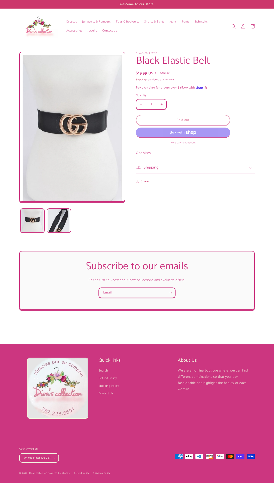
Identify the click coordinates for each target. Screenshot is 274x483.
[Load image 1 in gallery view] (32, 220)
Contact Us (106, 393)
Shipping (141, 80)
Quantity (141, 96)
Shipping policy (101, 473)
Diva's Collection (38, 473)
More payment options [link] (183, 143)
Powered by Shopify (59, 473)
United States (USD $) (37, 458)
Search (103, 370)
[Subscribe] (170, 292)
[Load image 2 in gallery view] (59, 220)
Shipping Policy (109, 386)
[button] (233, 26)
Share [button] (145, 181)
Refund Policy (108, 378)
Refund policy (81, 473)
